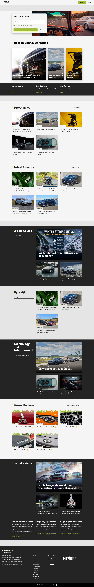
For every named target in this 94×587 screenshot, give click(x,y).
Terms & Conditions (53, 556)
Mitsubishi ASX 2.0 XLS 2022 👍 (23, 427)
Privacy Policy (51, 558)
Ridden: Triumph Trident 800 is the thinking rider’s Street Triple (47, 182)
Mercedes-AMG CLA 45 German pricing (23, 145)
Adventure (35, 574)
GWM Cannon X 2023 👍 (20, 450)
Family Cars (36, 570)
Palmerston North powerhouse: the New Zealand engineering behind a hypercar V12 (70, 513)
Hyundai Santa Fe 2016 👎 (69, 427)
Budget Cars (36, 576)
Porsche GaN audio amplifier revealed (47, 145)
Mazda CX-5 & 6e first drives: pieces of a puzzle (47, 324)
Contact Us (36, 578)
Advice (30, 26)
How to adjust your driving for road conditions (47, 272)
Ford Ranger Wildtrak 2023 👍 (46, 427)
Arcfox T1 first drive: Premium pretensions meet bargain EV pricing (22, 214)
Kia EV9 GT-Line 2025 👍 (44, 450)
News (24, 26)
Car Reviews (36, 556)
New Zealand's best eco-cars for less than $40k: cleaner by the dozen (23, 191)
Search (25, 30)
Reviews (17, 26)
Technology (36, 568)
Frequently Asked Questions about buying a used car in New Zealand (71, 529)
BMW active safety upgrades (56, 64)
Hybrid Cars (36, 562)
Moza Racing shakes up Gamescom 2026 (71, 385)
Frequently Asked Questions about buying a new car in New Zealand (47, 529)
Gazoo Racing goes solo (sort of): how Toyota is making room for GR (29, 64)
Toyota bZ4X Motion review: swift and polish (47, 205)
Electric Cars (36, 564)
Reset (41, 30)
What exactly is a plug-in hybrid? (71, 272)
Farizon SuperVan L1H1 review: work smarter (71, 182)
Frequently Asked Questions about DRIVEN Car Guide (23, 529)
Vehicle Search (36, 566)
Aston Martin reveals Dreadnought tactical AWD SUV (47, 504)
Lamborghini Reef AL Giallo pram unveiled (74, 64)
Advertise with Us (53, 560)
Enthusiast (35, 572)
